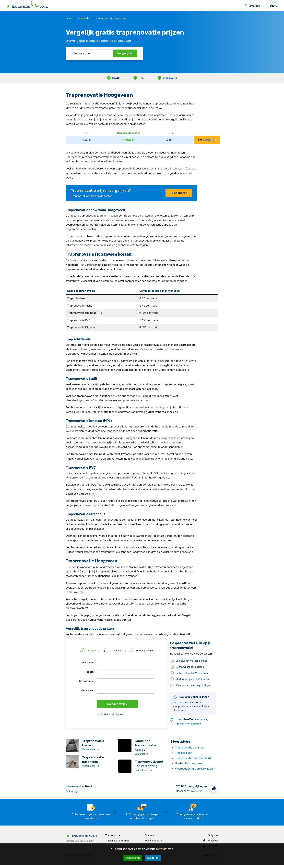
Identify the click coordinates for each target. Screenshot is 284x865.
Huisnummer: (86, 690)
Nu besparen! (178, 192)
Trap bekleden (183, 752)
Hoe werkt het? (153, 840)
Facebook (213, 840)
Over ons (149, 835)
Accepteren (132, 857)
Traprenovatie (112, 835)
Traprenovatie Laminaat (190, 747)
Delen (71, 791)
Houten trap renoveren (189, 763)
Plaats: (90, 672)
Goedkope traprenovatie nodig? (145, 745)
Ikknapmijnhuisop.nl (84, 835)
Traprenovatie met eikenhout (193, 758)
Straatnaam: (86, 681)
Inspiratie (85, 18)
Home (69, 18)
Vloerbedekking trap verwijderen (195, 768)
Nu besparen (207, 139)
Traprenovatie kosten (117, 840)
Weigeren (153, 857)
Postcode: (88, 662)
